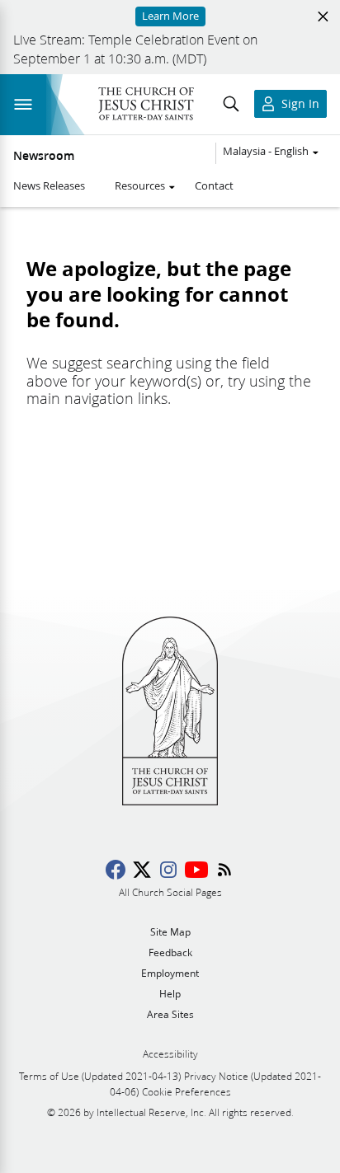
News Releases (49, 185)
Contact (214, 185)
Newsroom (43, 156)
